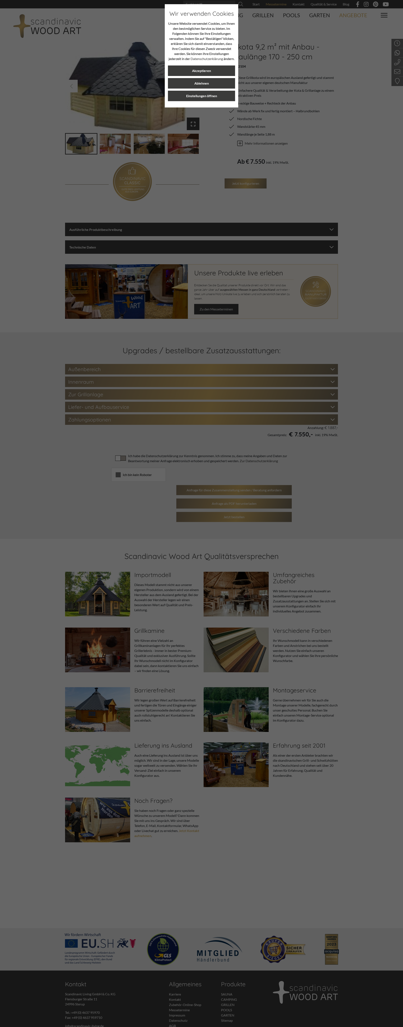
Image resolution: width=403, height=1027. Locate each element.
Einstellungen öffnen (201, 96)
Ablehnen (201, 83)
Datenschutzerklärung (207, 59)
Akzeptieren (201, 71)
